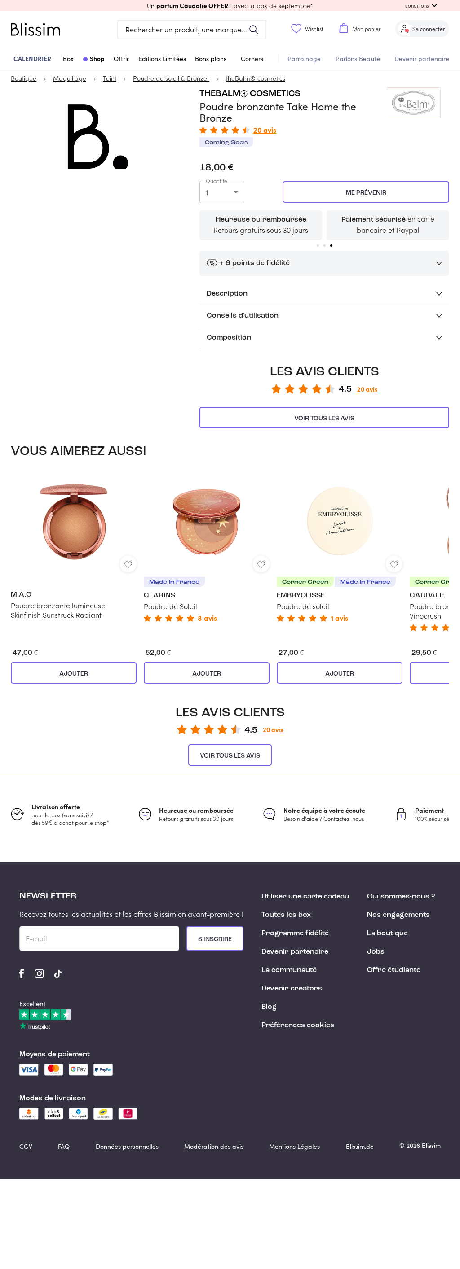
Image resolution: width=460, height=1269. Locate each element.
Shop (97, 58)
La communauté (289, 970)
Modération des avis (213, 1146)
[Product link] (74, 545)
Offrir (121, 58)
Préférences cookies (297, 1025)
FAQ (64, 1146)
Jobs (376, 951)
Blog (269, 1007)
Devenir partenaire (421, 58)
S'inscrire (215, 939)
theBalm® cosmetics (250, 93)
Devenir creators (291, 988)
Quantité (216, 180)
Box (68, 58)
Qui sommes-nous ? (401, 896)
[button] (230, 5)
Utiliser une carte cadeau (305, 896)
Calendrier (32, 58)
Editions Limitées (162, 58)
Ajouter (73, 674)
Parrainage (304, 58)
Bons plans (210, 58)
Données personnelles (127, 1146)
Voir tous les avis (324, 418)
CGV (25, 1146)
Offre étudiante (393, 970)
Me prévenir (366, 193)
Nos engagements (398, 915)
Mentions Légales (294, 1146)
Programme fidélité (295, 933)
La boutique (387, 933)
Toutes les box (286, 915)
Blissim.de (360, 1146)
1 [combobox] (207, 192)
